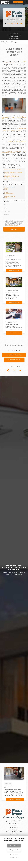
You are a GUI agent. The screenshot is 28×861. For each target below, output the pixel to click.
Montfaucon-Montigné (9, 196)
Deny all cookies (14, 850)
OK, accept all (14, 845)
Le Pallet (6, 192)
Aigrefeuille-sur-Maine (9, 187)
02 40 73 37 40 (15, 23)
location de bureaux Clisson (17, 141)
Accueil (2, 41)
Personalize (14, 854)
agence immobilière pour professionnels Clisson (14, 117)
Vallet (5, 197)
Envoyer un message (14, 355)
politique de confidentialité (12, 225)
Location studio (11, 322)
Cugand (6, 189)
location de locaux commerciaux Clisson (14, 129)
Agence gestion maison (9, 177)
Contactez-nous (14, 38)
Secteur (7, 41)
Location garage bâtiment (12, 256)
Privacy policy (14, 857)
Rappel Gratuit (18, 2)
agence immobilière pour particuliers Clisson (14, 151)
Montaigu (6, 195)
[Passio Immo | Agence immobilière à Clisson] (5, 2)
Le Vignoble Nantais (8, 193)
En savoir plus (14, 270)
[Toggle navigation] (26, 2)
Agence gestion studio (9, 179)
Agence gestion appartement (11, 175)
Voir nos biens (13, 360)
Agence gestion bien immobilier (11, 176)
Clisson (12, 41)
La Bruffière (6, 190)
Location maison (12, 290)
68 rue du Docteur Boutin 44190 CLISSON (14, 35)
